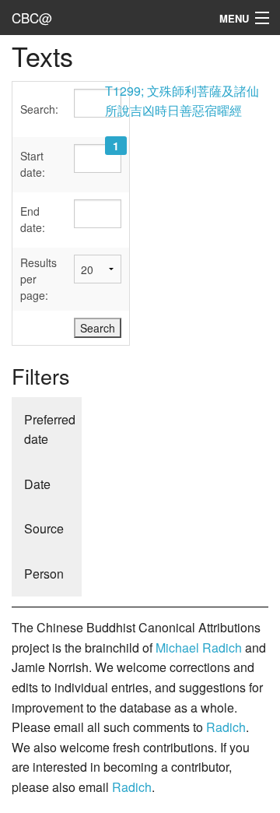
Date (37, 484)
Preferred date (49, 429)
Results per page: (38, 279)
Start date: (32, 164)
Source (44, 528)
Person (44, 573)
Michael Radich (199, 647)
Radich (226, 727)
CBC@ (32, 17)
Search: (39, 109)
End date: (32, 219)
